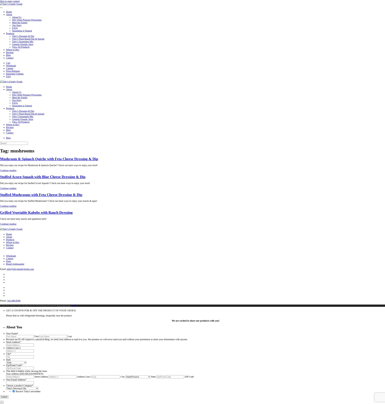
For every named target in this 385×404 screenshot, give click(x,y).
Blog (8, 55)
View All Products (20, 47)
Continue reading (8, 170)
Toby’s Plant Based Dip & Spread (28, 39)
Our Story (17, 25)
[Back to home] (11, 4)
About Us (16, 17)
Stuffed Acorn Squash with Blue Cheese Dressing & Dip (42, 177)
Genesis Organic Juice (22, 44)
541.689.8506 (13, 300)
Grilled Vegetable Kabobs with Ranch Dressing (36, 212)
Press (8, 261)
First (36, 336)
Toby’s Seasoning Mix (22, 41)
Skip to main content (10, 1)
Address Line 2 (84, 376)
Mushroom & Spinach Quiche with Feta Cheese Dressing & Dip (49, 159)
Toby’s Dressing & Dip (23, 36)
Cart (8, 63)
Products (10, 33)
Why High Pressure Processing (27, 20)
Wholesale (11, 65)
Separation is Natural (22, 30)
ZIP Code (189, 376)
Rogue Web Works (63, 306)
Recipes (10, 52)
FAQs (15, 28)
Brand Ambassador (15, 264)
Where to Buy (12, 49)
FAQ (8, 76)
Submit (4, 397)
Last (70, 336)
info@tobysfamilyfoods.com (20, 269)
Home (9, 12)
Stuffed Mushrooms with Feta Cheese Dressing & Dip (41, 195)
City (123, 376)
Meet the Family (20, 22)
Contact (9, 58)
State (153, 376)
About (9, 14)
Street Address (41, 376)
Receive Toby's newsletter (28, 391)
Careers (9, 68)
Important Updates (15, 74)
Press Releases (13, 71)
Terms (74, 306)
